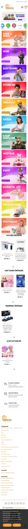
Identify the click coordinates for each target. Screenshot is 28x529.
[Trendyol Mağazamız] (14, 26)
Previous (3, 17)
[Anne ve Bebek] (14, 38)
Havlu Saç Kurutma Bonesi (7, 361)
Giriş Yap (20, 1)
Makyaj (7, 359)
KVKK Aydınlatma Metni (7, 483)
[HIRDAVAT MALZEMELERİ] (14, 107)
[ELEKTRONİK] (14, 73)
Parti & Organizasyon (6, 449)
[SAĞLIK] (14, 124)
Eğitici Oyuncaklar (7, 324)
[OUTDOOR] (14, 141)
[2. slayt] (15, 267)
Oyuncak (3, 437)
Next (25, 17)
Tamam (16, 525)
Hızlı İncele (9, 250)
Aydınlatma (22, 253)
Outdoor (3, 444)
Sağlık (2, 442)
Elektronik (3, 435)
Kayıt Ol (25, 1)
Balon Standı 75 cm (22, 290)
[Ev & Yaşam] (14, 226)
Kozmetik (3, 452)
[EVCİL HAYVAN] (14, 209)
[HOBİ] (14, 56)
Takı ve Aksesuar (5, 466)
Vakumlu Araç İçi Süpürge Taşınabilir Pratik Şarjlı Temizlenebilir (9, 292)
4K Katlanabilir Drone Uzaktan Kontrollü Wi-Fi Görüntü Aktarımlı (9, 256)
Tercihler (7, 525)
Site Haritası (4, 492)
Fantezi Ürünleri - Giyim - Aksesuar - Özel (11, 428)
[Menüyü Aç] (2, 7)
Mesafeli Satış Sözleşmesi (7, 478)
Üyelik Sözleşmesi (5, 487)
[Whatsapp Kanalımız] (20, 26)
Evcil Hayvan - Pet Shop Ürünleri (9, 456)
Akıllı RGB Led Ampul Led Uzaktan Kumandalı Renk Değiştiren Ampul (22, 257)
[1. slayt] (13, 267)
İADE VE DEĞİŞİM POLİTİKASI (7, 473)
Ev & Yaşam (4, 459)
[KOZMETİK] (14, 192)
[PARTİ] (14, 175)
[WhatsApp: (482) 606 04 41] (22, 7)
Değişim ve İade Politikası (7, 485)
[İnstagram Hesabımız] (8, 26)
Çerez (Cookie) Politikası (7, 490)
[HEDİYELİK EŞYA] (14, 158)
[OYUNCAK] (14, 90)
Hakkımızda (4, 495)
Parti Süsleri (22, 288)
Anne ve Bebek (5, 430)
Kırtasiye (3, 463)
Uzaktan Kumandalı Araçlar (9, 253)
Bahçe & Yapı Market (6, 461)
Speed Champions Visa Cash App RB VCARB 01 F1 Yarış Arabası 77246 (7, 328)
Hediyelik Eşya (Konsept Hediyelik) (10, 447)
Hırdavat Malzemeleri (6, 440)
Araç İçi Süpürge (9, 288)
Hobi (2, 432)
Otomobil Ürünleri (5, 454)
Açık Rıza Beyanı (5, 480)
